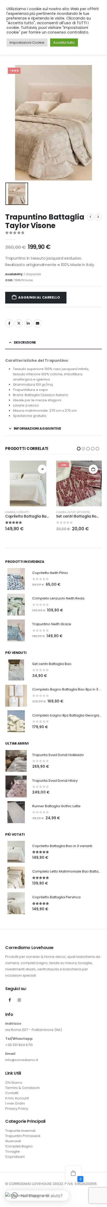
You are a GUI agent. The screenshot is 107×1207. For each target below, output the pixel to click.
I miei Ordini (15, 1103)
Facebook (9, 323)
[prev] (90, 217)
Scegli (93, 469)
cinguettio (19, 323)
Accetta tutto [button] (64, 42)
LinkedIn (28, 323)
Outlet (20, 512)
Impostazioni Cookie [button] (27, 42)
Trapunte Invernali (20, 1130)
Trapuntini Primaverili (81, 512)
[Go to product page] (79, 483)
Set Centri (32, 512)
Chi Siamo (13, 1082)
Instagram (19, 1000)
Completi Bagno (19, 1146)
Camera (10, 512)
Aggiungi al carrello (39, 297)
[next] (98, 217)
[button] (78, 449)
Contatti (11, 1092)
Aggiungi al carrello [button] (42, 469)
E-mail (38, 323)
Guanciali (13, 1141)
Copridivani (15, 1156)
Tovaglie (12, 1151)
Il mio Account (17, 1098)
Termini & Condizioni (22, 1087)
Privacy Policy (16, 1108)
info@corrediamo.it (21, 1059)
